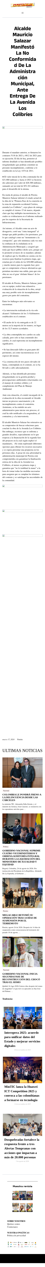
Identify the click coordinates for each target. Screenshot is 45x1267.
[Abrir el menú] (22, 12)
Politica (5, 846)
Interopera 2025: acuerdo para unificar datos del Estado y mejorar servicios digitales (22, 1039)
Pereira (20, 739)
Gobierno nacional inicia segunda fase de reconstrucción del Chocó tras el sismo (21, 977)
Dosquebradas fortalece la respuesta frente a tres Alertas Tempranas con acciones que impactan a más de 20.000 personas (21, 1148)
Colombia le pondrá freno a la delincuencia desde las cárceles (21, 797)
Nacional (6, 790)
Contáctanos (12, 1226)
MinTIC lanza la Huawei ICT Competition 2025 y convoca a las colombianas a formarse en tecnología (21, 1093)
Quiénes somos (13, 1224)
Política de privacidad (16, 1235)
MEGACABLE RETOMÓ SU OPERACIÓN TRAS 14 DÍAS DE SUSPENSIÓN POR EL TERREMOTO (19, 919)
